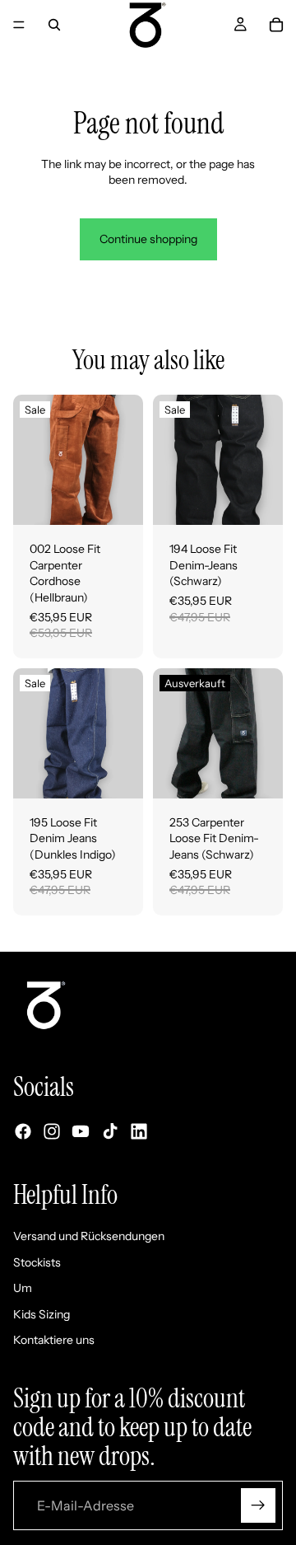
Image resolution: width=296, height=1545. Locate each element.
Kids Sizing (41, 1314)
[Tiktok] (110, 1132)
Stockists (37, 1262)
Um (22, 1288)
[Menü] (19, 25)
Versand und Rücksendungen (88, 1236)
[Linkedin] (139, 1132)
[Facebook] (23, 1132)
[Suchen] (54, 25)
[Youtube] (80, 1132)
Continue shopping (148, 239)
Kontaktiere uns (54, 1340)
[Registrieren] (258, 1505)
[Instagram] (52, 1132)
